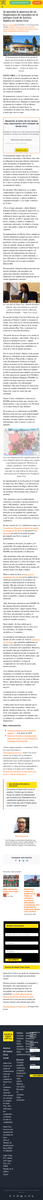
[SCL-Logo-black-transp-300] (3, 1)
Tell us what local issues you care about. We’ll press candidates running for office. (11, 895)
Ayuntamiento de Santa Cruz (16, 31)
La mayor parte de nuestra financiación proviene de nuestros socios (18, 984)
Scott (27, 31)
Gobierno (20, 1038)
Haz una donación (10, 995)
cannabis (11, 27)
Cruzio (5, 1174)
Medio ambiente (19, 1044)
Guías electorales (20, 1098)
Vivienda (19, 1035)
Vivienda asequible (20, 1063)
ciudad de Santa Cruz (21, 27)
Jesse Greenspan (10, 25)
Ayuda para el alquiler (20, 1069)
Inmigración (21, 1073)
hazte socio (23, 995)
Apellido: (8, 937)
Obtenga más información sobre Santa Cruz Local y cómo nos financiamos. (19, 772)
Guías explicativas (20, 1052)
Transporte (20, 1048)
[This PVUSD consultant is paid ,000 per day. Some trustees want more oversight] (32, 876)
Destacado (13, 29)
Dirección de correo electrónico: (21, 140)
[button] (4, 889)
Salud (18, 1040)
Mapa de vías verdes (20, 1085)
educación (6, 29)
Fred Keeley (20, 29)
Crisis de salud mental (19, 1078)
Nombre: (8, 929)
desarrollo (31, 27)
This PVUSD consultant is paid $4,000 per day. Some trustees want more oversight (31, 895)
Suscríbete (13, 949)
